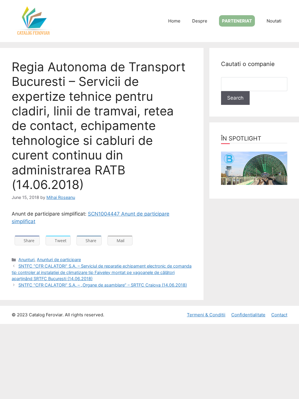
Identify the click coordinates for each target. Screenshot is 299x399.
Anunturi (26, 259)
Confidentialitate (248, 315)
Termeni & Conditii (206, 315)
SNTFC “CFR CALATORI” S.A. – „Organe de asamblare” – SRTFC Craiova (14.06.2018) (102, 284)
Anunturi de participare (59, 259)
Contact (279, 315)
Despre (199, 21)
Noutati (274, 21)
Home (174, 21)
